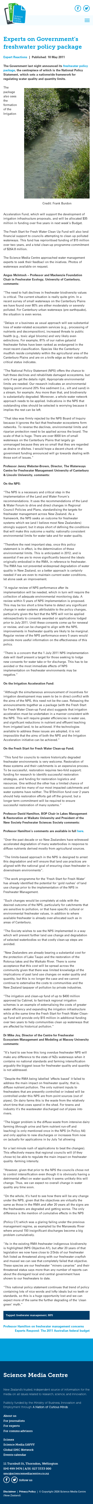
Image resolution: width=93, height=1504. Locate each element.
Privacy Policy (27, 1491)
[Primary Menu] (87, 20)
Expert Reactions (15, 57)
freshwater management (31, 1315)
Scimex (8, 1439)
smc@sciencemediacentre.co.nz (26, 1473)
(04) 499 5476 (12, 1468)
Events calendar (14, 1454)
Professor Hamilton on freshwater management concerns (43, 1326)
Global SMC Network (18, 1449)
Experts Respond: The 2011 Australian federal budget (52, 1330)
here (80, 831)
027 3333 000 (41, 1468)
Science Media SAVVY (19, 1444)
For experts (11, 1425)
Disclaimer (9, 1491)
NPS (50, 1315)
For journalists (14, 1421)
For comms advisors (18, 1431)
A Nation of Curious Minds (50, 1407)
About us (9, 1416)
